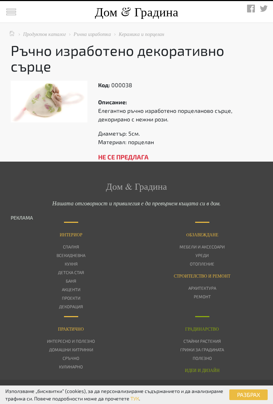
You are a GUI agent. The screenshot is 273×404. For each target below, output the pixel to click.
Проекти (71, 297)
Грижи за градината (202, 349)
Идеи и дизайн (202, 370)
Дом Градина (136, 11)
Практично (71, 329)
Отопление (202, 263)
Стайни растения (202, 341)
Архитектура (202, 287)
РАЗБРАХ (248, 394)
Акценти (71, 289)
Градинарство (202, 329)
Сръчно (71, 358)
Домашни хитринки (71, 349)
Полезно (202, 358)
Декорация (71, 306)
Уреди (202, 255)
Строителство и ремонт (202, 276)
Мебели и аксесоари (202, 246)
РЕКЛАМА (22, 218)
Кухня (71, 263)
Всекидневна (71, 255)
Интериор (71, 234)
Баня (71, 280)
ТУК (134, 398)
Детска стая (71, 272)
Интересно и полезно (71, 341)
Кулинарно (71, 366)
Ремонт (202, 296)
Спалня (71, 246)
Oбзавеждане (202, 234)
